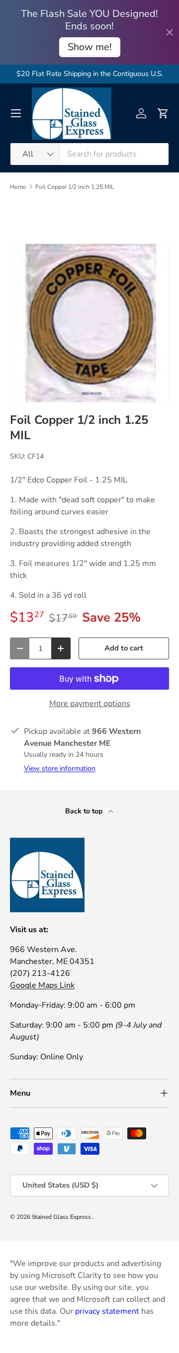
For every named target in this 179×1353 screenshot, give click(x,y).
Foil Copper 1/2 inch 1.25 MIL (74, 187)
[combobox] (89, 154)
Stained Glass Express (62, 1217)
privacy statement (107, 1311)
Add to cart (123, 648)
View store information (59, 768)
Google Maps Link (42, 985)
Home (18, 187)
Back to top (84, 811)
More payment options (89, 703)
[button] (163, 113)
